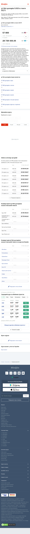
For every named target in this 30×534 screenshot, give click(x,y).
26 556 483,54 (24, 212)
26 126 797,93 (24, 193)
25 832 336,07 (24, 172)
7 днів (4, 124)
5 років (25, 124)
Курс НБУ (3, 412)
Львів (11, 297)
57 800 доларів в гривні (7, 90)
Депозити (3, 418)
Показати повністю (15, 197)
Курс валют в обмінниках (6, 453)
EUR (3, 306)
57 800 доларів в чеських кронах (10, 99)
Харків (23, 297)
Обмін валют (3, 452)
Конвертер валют (4, 421)
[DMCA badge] (15, 524)
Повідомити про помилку (15, 400)
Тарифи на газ (4, 420)
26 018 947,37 (24, 182)
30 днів (11, 124)
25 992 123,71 (24, 189)
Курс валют (3, 407)
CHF (3, 317)
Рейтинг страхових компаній (7, 486)
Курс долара (3, 408)
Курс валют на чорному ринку (7, 455)
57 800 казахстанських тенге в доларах (9, 46)
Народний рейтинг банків (6, 424)
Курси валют (4, 349)
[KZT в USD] (26, 36)
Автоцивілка (3, 487)
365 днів (18, 124)
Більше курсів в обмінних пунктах (15, 325)
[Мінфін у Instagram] (19, 373)
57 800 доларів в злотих (7, 85)
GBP (3, 313)
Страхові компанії (5, 489)
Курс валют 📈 (8, 361)
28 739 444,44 (24, 216)
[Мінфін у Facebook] (6, 373)
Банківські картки (4, 413)
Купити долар (4, 456)
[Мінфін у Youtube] (23, 373)
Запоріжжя (17, 297)
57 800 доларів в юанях (7, 95)
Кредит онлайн (4, 423)
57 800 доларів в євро (7, 80)
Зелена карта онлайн (5, 482)
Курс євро (3, 410)
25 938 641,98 (24, 168)
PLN (3, 310)
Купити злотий (4, 460)
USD (3, 303)
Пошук (26, 395)
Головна (2, 361)
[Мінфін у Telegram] (10, 373)
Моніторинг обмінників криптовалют (8, 426)
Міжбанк (3, 416)
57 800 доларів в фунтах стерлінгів (10, 104)
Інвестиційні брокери (5, 415)
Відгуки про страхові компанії (7, 484)
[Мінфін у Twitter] (15, 373)
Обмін (26, 303)
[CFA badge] (20, 495)
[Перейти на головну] (4, 4)
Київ (7, 297)
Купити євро (3, 458)
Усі (3, 297)
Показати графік (16, 329)
